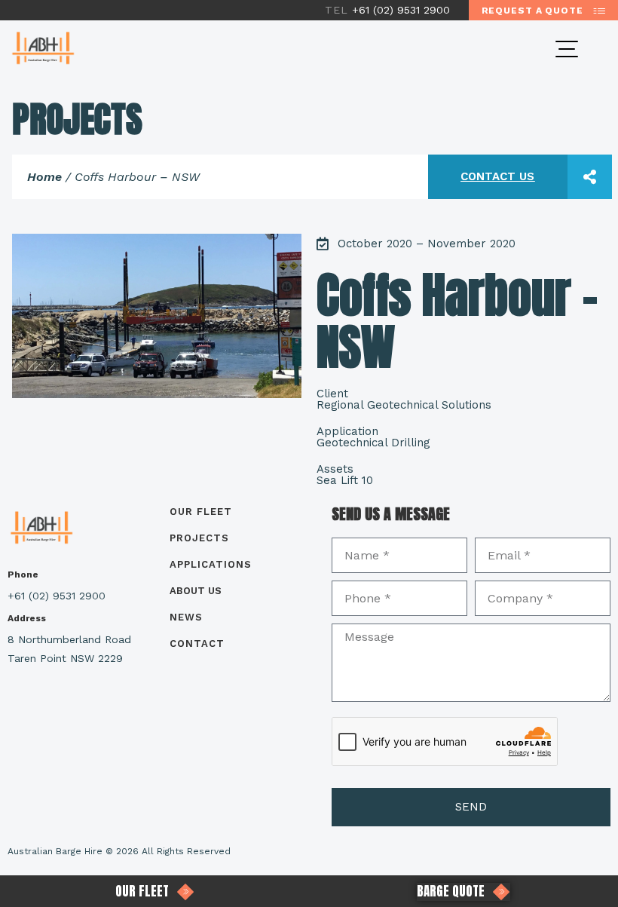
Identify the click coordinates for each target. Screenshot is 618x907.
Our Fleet (201, 511)
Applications (211, 564)
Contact (197, 643)
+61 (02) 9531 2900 (389, 10)
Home (44, 177)
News (186, 617)
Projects (199, 538)
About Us (196, 590)
